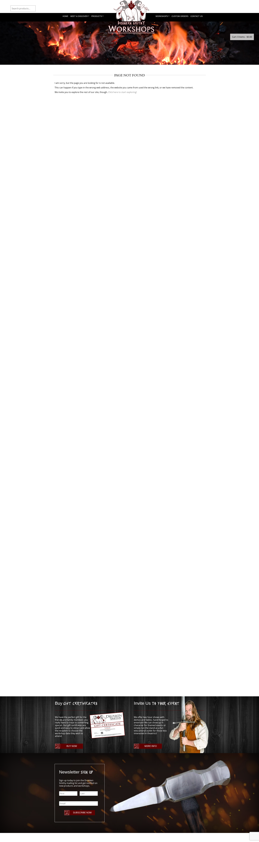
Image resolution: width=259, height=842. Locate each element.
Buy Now (72, 746)
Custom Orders (180, 16)
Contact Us (196, 16)
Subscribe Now (82, 812)
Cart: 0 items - (242, 36)
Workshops (162, 16)
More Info (150, 746)
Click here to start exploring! (122, 92)
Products (96, 16)
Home (65, 16)
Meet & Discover (79, 16)
